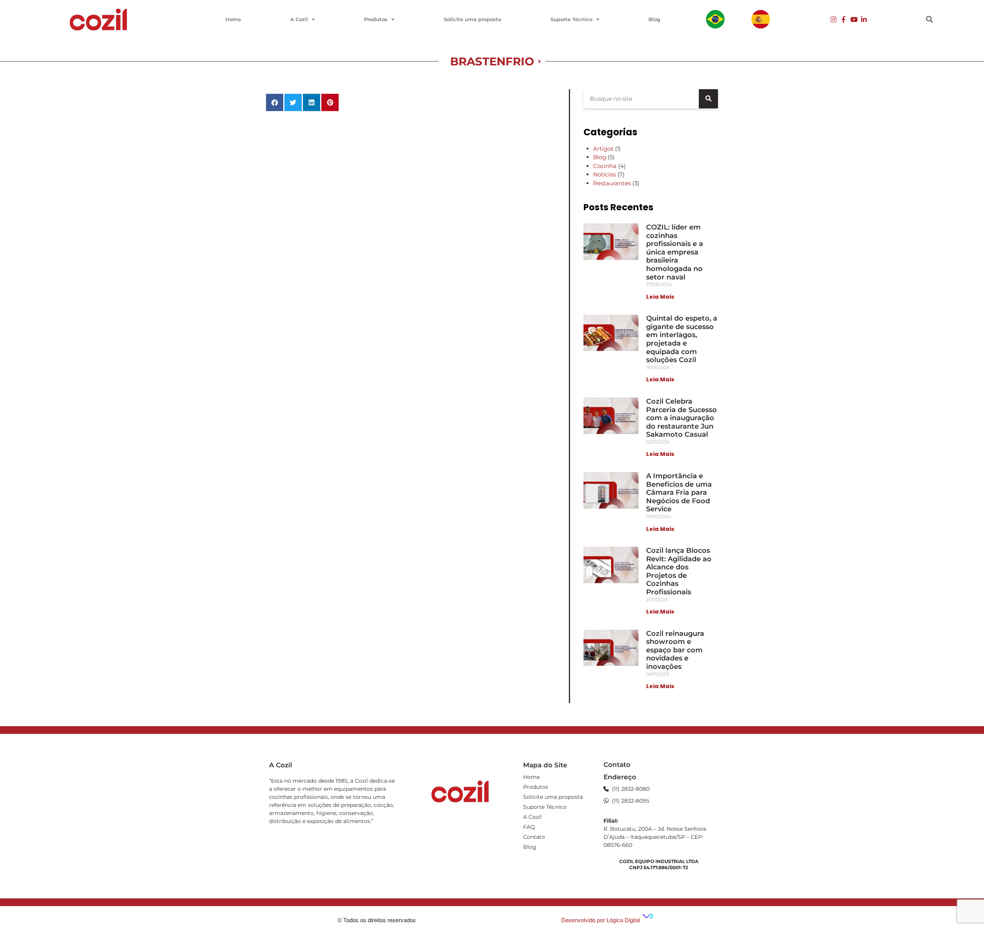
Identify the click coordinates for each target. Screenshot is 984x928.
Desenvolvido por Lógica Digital (601, 920)
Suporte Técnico (571, 19)
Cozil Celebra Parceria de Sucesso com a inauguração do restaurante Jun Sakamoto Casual (681, 418)
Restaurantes (612, 183)
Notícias (604, 174)
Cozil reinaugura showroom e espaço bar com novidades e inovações (675, 650)
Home (233, 19)
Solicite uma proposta (472, 19)
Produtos (375, 19)
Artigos (603, 148)
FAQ (529, 826)
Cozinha (605, 166)
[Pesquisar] (708, 98)
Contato (534, 836)
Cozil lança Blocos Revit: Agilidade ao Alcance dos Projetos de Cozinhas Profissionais (678, 571)
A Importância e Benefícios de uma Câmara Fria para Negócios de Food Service (679, 492)
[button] (929, 19)
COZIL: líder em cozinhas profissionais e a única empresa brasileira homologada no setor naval (674, 252)
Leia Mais (660, 297)
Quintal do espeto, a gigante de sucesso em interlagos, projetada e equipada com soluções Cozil (681, 339)
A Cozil (299, 19)
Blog (654, 19)
